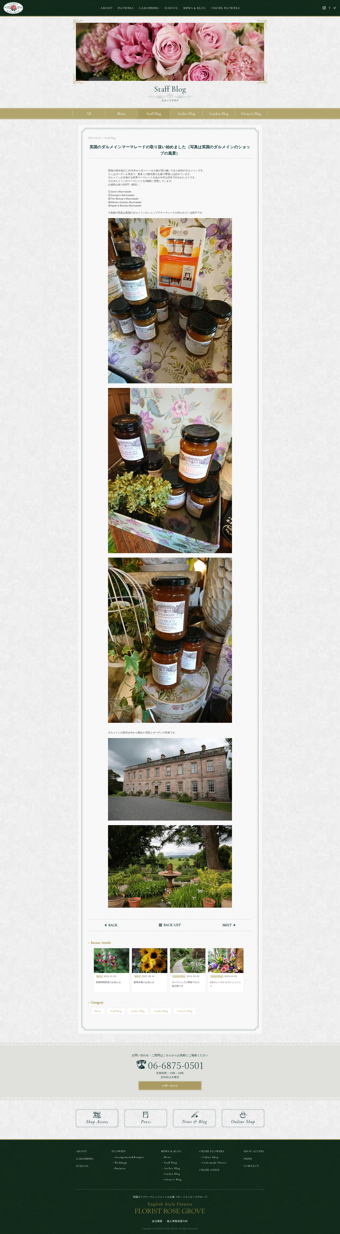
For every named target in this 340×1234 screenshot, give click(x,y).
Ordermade (214, 1162)
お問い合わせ (170, 1085)
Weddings (121, 1162)
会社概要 (157, 1221)
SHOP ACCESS (254, 1151)
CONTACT (251, 1166)
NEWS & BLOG (194, 8)
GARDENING (149, 8)
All (88, 113)
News (121, 113)
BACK (112, 925)
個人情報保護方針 (177, 1221)
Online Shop (210, 1157)
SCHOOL (171, 8)
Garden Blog (218, 113)
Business (120, 1168)
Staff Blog (153, 113)
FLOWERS (126, 8)
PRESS (248, 1159)
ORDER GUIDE (209, 1170)
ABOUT (106, 8)
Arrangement (129, 1157)
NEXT (227, 925)
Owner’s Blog (251, 113)
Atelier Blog (186, 113)
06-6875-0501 (176, 1064)
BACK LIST (172, 925)
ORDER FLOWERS (225, 8)
